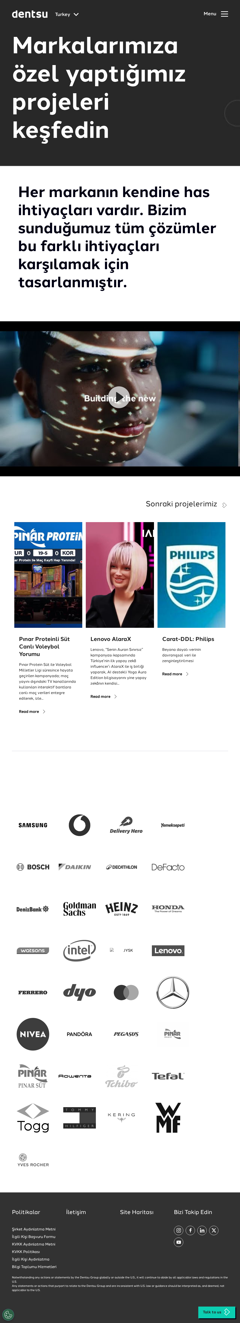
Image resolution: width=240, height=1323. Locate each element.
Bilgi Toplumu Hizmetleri (34, 1267)
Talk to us (212, 1312)
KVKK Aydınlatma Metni (33, 1244)
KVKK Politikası (26, 1252)
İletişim (76, 1212)
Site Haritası (137, 1212)
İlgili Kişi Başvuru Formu (33, 1237)
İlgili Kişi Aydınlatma (30, 1259)
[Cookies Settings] (8, 1315)
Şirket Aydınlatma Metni (34, 1229)
